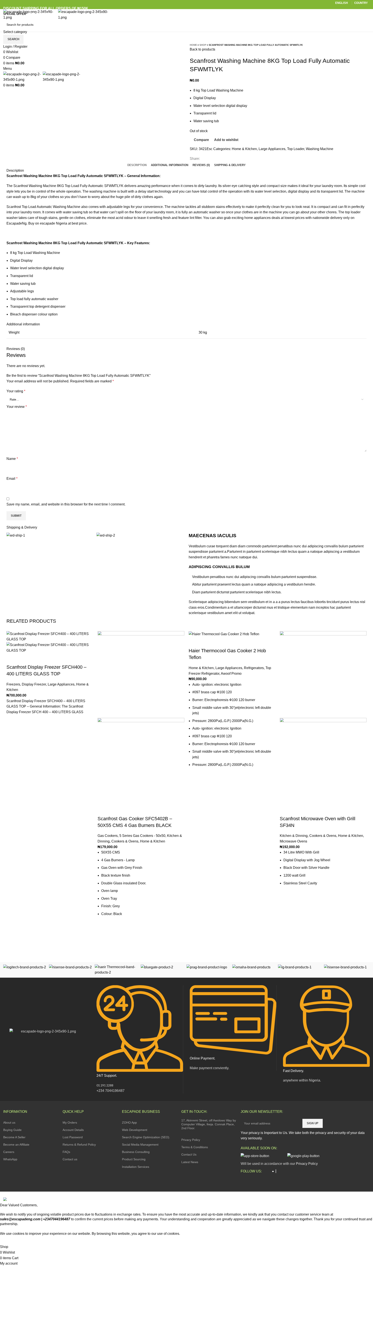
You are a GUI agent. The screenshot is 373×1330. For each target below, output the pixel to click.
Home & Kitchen (244, 149)
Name (12, 459)
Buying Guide (12, 1130)
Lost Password (73, 1137)
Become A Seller (14, 1137)
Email (11, 478)
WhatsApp (10, 1159)
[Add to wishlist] (11, 720)
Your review (16, 406)
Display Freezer (34, 684)
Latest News (189, 1162)
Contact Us (188, 1154)
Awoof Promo (231, 673)
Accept (8, 1240)
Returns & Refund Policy (79, 1144)
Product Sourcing (133, 1159)
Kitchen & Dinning (294, 836)
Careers (8, 1152)
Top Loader (295, 149)
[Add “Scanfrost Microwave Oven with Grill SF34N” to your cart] (285, 906)
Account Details (73, 1130)
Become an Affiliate (16, 1144)
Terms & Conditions (194, 1147)
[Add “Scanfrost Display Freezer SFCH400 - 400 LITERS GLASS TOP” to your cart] (11, 730)
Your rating (15, 391)
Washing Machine (319, 149)
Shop (202, 45)
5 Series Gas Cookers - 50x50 (142, 836)
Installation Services (135, 1166)
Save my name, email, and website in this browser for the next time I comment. (65, 504)
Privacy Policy (190, 1140)
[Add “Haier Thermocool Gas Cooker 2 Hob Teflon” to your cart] (194, 788)
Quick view (11, 741)
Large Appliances (272, 149)
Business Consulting (136, 1152)
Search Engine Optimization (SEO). (146, 1137)
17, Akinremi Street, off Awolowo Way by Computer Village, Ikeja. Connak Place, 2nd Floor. (208, 1124)
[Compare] (11, 658)
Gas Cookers (108, 836)
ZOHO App (129, 1122)
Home (193, 45)
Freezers (13, 684)
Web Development (134, 1130)
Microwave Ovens (293, 841)
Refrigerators (254, 668)
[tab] (137, 165)
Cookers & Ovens (124, 841)
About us (9, 1122)
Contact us (70, 1159)
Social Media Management (140, 1144)
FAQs (66, 1152)
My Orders (70, 1122)
